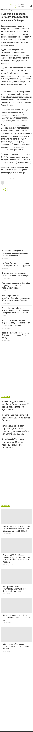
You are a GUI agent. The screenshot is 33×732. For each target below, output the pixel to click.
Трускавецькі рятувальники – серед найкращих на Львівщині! (16, 274)
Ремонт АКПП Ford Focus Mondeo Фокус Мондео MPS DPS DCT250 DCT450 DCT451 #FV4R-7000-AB (16, 558)
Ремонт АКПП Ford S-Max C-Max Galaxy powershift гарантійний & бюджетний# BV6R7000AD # (16, 528)
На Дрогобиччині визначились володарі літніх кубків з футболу (16, 264)
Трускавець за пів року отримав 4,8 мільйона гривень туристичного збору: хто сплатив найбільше (16, 429)
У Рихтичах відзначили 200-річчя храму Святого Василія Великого (16, 418)
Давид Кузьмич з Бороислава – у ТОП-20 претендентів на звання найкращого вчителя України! (16, 310)
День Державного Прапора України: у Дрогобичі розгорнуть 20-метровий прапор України (16, 297)
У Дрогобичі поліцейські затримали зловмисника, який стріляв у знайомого (15, 253)
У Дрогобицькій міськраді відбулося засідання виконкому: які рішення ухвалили (16, 322)
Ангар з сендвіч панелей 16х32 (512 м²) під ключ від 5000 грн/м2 (16, 617)
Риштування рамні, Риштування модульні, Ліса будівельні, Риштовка (14, 588)
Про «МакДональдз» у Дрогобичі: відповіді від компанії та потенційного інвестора (16, 285)
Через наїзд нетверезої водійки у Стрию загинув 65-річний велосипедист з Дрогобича (16, 405)
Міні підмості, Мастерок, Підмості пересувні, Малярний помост (16, 646)
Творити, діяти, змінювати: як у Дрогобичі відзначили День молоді (15, 335)
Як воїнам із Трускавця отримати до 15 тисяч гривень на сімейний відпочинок (13, 443)
